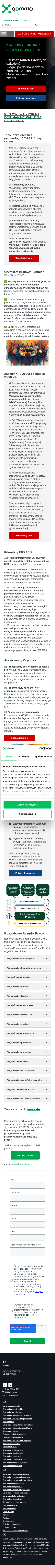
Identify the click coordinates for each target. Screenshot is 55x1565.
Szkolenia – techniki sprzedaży (15, 1493)
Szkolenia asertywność (12, 1487)
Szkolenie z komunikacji (13, 1499)
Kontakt (6, 1515)
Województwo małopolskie (27, 1005)
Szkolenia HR (8, 1422)
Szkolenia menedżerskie (13, 1409)
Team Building (8, 1512)
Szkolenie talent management (15, 1462)
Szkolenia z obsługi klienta (14, 1459)
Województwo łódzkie (27, 996)
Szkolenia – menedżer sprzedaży (16, 1490)
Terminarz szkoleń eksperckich (15, 1437)
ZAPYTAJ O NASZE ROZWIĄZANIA (34, 34)
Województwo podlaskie (27, 1042)
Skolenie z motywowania (13, 1450)
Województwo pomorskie (27, 1052)
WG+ (24, 20)
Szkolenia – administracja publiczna (17, 1428)
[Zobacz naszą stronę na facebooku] (4, 1385)
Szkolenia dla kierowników (13, 1483)
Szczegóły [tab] (24, 756)
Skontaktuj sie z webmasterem (15, 1531)
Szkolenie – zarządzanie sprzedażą (17, 1480)
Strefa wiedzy (8, 1521)
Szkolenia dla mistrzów (12, 1466)
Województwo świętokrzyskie (27, 1071)
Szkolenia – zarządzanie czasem (16, 1477)
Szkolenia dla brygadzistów (14, 1496)
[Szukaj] (35, 25)
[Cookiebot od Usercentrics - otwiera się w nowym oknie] (39, 749)
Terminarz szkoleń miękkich (14, 1434)
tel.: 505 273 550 (9, 1374)
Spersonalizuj (26, 814)
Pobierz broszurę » (26, 98)
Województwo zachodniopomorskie (27, 1099)
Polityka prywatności (11, 1524)
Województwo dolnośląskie (27, 958)
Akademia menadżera (11, 1444)
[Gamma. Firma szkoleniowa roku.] (17, 8)
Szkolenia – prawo (10, 1431)
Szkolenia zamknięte (11, 1406)
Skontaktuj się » (26, 88)
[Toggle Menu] (3, 33)
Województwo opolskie (27, 1024)
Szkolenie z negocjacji (12, 1456)
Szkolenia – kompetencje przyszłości (18, 1425)
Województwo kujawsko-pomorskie (27, 968)
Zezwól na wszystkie (27, 804)
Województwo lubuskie (27, 987)
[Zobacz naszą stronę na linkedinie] (10, 1385)
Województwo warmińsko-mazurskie (27, 1080)
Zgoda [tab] (9, 756)
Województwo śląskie (27, 1061)
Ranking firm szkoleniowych (14, 1502)
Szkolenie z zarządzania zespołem (17, 1441)
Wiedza (6, 1518)
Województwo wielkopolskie (27, 1089)
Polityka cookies (9, 1527)
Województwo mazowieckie (27, 1015)
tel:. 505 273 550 (25, 1155)
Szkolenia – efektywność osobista (17, 1415)
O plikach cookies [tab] (43, 756)
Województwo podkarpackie (27, 1033)
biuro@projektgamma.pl (24, 1164)
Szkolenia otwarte (10, 1505)
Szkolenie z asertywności (13, 1453)
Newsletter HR (11, 20)
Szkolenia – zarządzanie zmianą (16, 1474)
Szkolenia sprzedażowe (12, 1412)
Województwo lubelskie (27, 977)
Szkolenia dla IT (9, 1509)
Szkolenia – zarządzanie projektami (17, 1419)
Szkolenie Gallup (9, 1447)
